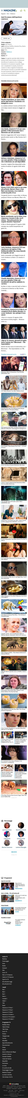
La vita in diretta (7, 1074)
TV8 (3, 1003)
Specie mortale (5, 881)
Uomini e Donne (6, 1054)
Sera (3, 963)
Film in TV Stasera (7, 975)
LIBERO (4, 1085)
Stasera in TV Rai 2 (7, 1010)
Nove (3, 1005)
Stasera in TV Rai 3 (7, 1012)
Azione (17, 911)
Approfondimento (7, 1043)
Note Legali (11, 1090)
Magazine (3, 13)
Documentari (6, 1045)
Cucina (4, 1038)
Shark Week (4, 905)
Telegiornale (5, 1036)
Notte (4, 966)
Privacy (16, 1090)
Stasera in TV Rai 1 (7, 1007)
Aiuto (19, 1091)
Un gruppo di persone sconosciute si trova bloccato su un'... (20, 909)
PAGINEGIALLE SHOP (21, 1085)
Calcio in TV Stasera (7, 977)
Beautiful (4, 1061)
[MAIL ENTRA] (21, 10)
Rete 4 (4, 996)
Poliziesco (12, 13)
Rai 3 (3, 994)
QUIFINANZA (8, 1088)
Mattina (4, 959)
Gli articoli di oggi (7, 981)
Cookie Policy (21, 1090)
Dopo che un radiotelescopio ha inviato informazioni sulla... (20, 885)
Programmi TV (6, 1022)
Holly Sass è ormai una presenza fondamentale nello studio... (21, 897)
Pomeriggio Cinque (7, 1070)
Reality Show (6, 1024)
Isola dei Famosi (6, 1059)
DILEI (20, 1087)
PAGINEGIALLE (13, 1085)
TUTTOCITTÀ (15, 1087)
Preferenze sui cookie (12, 1091)
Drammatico (18, 900)
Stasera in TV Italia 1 (8, 1019)
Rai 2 (3, 992)
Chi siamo (5, 1090)
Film (8, 13)
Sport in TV (5, 979)
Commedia (18, 925)
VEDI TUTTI (14, 852)
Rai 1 (3, 989)
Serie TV (4, 972)
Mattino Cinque (6, 1072)
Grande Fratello (6, 1056)
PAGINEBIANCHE (9, 1087)
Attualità (4, 1040)
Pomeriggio (5, 961)
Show (3, 1047)
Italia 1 (4, 1001)
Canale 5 (4, 998)
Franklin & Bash (6, 917)
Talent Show (5, 1027)
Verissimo (5, 1063)
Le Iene (4, 1065)
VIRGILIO (8, 1085)
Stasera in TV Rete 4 (8, 1014)
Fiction (4, 1034)
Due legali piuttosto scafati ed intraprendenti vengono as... (20, 921)
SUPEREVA (19, 1088)
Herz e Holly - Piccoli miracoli (10, 893)
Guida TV (4, 956)
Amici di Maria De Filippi (9, 1052)
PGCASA (4, 1087)
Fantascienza (18, 888)
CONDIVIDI (5, 38)
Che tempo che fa (7, 1077)
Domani (4, 968)
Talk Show (5, 1029)
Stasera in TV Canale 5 (8, 1017)
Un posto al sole (6, 1068)
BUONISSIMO (14, 1088)
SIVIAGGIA (24, 1087)
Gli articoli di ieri (7, 984)
